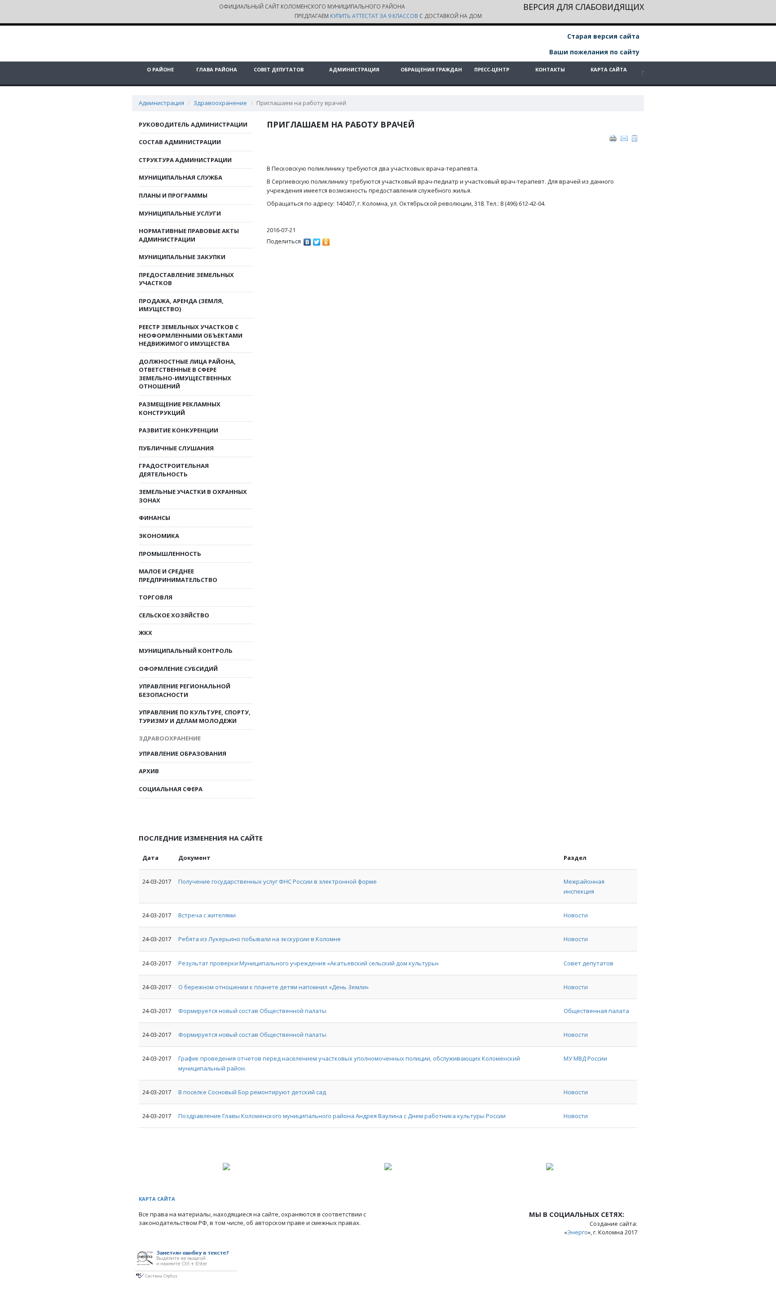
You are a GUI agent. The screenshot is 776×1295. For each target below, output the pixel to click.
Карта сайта (609, 69)
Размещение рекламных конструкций (179, 408)
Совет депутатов (279, 69)
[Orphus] (186, 1263)
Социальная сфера (171, 789)
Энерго (577, 1232)
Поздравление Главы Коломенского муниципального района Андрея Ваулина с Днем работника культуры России (342, 1116)
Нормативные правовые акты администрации (189, 235)
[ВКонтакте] (307, 239)
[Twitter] (317, 239)
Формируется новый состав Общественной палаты (252, 1011)
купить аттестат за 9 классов (374, 16)
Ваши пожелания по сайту (593, 52)
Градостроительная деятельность (174, 470)
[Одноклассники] (326, 239)
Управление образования (182, 753)
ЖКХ (145, 633)
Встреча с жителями (207, 915)
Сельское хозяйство (174, 615)
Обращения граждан (431, 69)
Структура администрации (185, 160)
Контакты (550, 69)
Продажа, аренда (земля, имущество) (181, 305)
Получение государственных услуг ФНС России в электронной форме (277, 881)
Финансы (154, 518)
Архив (149, 771)
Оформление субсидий (178, 669)
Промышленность (170, 554)
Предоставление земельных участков (186, 279)
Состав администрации (180, 142)
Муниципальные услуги (180, 213)
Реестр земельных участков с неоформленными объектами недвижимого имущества (190, 335)
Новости (576, 915)
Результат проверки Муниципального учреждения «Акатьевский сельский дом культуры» (308, 963)
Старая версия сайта (602, 36)
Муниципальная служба (180, 177)
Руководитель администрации (193, 124)
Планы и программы (173, 195)
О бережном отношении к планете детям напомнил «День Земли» (273, 987)
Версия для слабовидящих (583, 7)
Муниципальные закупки (182, 257)
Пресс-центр (491, 69)
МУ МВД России (585, 1058)
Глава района (216, 69)
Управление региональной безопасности (184, 690)
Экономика (159, 536)
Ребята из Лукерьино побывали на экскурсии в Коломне (259, 939)
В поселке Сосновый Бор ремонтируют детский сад (252, 1092)
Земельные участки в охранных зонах (193, 496)
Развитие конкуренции (178, 430)
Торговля (155, 597)
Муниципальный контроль (186, 651)
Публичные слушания (176, 448)
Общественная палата (596, 1011)
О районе (160, 69)
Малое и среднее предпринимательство (178, 575)
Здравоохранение (220, 103)
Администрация (354, 69)
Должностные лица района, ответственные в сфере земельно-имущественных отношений (187, 374)
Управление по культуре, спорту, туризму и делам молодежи (195, 716)
